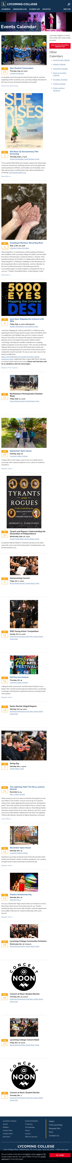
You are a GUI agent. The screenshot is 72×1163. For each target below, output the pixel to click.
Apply (51, 1121)
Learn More (5, 819)
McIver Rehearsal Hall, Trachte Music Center (24, 401)
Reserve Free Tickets (9, 368)
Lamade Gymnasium (17, 73)
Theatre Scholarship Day (21, 894)
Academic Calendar (9, 1121)
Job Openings (30, 1127)
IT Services (29, 1124)
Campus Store (8, 1134)
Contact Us (54, 1135)
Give (51, 1132)
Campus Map (7, 1130)
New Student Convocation (21, 68)
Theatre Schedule (59, 84)
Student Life (34, 9)
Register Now (6, 468)
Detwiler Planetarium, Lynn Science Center (24, 326)
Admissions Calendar (60, 69)
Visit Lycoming (55, 1125)
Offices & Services (31, 1137)
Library (27, 1130)
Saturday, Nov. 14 (15, 900)
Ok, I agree (60, 1155)
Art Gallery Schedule (60, 80)
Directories (6, 1137)
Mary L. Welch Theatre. (17, 794)
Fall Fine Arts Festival (19, 677)
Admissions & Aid (20, 9)
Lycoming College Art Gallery (19, 248)
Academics (6, 9)
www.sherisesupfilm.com (17, 172)
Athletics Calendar (59, 64)
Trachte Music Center (17, 769)
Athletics (46, 9)
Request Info (54, 1128)
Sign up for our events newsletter (60, 45)
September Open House (21, 451)
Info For (67, 9)
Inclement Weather (31, 1121)
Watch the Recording (9, 86)
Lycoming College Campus (19, 456)
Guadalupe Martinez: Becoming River (26, 243)
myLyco (28, 1134)
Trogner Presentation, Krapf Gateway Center (24, 159)
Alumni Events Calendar (61, 60)
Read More (5, 176)
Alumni (5, 1124)
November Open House (20, 848)
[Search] (68, 4)
